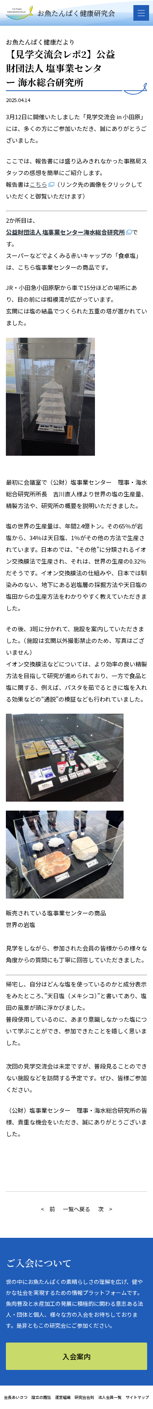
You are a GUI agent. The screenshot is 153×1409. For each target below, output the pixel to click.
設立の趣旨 (41, 1397)
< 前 (48, 1209)
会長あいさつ (15, 1397)
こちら (38, 184)
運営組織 (63, 1397)
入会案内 (76, 1356)
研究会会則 (84, 1397)
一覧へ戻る (76, 1209)
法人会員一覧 (110, 1397)
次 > (105, 1209)
